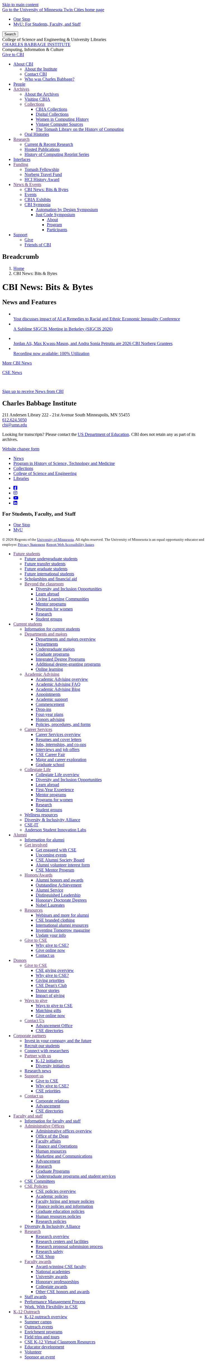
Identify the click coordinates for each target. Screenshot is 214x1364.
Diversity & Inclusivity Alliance (52, 819)
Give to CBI (13, 54)
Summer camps (38, 1321)
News (18, 458)
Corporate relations (52, 1101)
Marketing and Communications (64, 1156)
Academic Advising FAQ (58, 684)
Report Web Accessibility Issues (70, 544)
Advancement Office (54, 1025)
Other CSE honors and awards (62, 1291)
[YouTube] (15, 498)
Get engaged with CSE (56, 850)
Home (18, 268)
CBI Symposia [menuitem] (37, 204)
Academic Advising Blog (58, 689)
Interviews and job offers (57, 749)
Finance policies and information (64, 1206)
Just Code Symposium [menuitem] (55, 214)
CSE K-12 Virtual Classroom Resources (60, 1341)
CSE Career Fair (50, 754)
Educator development (44, 1346)
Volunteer (33, 1351)
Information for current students (52, 629)
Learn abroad (47, 594)
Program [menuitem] (54, 224)
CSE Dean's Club (51, 985)
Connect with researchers (47, 1050)
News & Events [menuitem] (27, 184)
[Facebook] (15, 488)
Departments (47, 644)
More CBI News (17, 363)
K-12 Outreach (26, 1311)
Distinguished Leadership (58, 895)
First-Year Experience (55, 789)
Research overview (52, 1236)
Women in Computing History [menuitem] (62, 119)
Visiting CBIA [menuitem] (37, 99)
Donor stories (47, 990)
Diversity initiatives (53, 1065)
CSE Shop (45, 1256)
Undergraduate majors (55, 649)
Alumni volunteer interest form (63, 865)
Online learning (49, 669)
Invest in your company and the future (58, 1040)
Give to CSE (36, 940)
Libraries (21, 478)
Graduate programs (52, 654)
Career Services (38, 729)
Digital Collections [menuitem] (52, 114)
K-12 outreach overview (46, 1316)
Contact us (45, 955)
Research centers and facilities (62, 1241)
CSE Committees (40, 1181)
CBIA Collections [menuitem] (51, 109)
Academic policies (52, 1196)
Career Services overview (58, 734)
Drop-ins (43, 709)
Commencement (50, 704)
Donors (19, 960)
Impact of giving (50, 995)
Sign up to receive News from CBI (33, 391)
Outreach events (39, 1326)
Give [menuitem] (29, 239)
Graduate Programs (53, 1171)
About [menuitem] (52, 219)
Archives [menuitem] (21, 89)
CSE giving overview (55, 970)
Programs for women (54, 609)
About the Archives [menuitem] (42, 94)
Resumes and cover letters (58, 739)
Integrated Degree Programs (60, 659)
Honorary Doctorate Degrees (61, 900)
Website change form (20, 448)
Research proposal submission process (69, 1246)
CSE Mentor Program (55, 870)
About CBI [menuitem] (23, 64)
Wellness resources (41, 814)
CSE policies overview (56, 1191)
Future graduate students (46, 568)
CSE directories (49, 1030)
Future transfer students (45, 563)
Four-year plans (49, 714)
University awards (52, 1276)
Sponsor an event (40, 1357)
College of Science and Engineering (45, 473)
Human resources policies (58, 1216)
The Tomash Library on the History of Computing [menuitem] (80, 129)
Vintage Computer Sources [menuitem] (59, 124)
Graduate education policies (60, 1211)
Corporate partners (29, 1035)
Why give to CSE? (52, 945)
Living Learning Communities (62, 599)
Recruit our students (42, 1045)
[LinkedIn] (15, 503)
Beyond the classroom (44, 583)
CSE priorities (48, 1090)
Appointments (48, 694)
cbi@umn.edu (14, 425)
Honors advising (50, 719)
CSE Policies (36, 1186)
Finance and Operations (56, 1146)
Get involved (36, 844)
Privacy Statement (31, 544)
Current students (27, 624)
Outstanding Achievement (58, 885)
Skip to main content (20, 4)
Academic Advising (42, 674)
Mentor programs (51, 604)
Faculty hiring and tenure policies (65, 1201)
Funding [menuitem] (20, 164)
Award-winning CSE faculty (61, 1266)
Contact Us (34, 1020)
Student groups (49, 619)
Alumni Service (49, 890)
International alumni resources (62, 925)
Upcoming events (51, 855)
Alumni (20, 834)
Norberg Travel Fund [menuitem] (43, 174)
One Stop (21, 19)
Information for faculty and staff (53, 1121)
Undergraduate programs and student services (76, 1176)
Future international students (49, 573)
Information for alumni (44, 839)
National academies (53, 1271)
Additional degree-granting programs (68, 664)
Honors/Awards (38, 875)
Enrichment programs (43, 1331)
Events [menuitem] (31, 194)
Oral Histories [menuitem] (37, 134)
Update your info (51, 935)
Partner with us (38, 1055)
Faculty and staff (28, 1116)
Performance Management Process (55, 1301)
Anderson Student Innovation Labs (55, 829)
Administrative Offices (44, 1126)
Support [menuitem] (20, 234)
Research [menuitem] (21, 139)
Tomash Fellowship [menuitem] (42, 169)
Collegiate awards (51, 1286)
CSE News (12, 372)
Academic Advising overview (62, 679)
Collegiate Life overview (57, 774)
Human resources (51, 1151)
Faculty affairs (48, 1141)
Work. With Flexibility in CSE (51, 1306)
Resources (34, 910)
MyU (18, 529)
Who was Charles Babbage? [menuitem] (49, 79)
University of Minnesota (55, 539)
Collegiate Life (38, 769)
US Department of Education (103, 434)
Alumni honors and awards (59, 880)
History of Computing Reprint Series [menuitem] (57, 154)
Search (10, 34)
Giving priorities (50, 980)
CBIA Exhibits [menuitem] (38, 199)
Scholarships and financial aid (51, 578)
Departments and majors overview (66, 639)
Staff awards (36, 1296)
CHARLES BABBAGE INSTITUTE (36, 44)
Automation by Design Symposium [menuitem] (67, 209)
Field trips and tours (42, 1336)
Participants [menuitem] (57, 229)
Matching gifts (48, 1010)
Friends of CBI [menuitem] (38, 244)
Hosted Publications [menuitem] (42, 149)
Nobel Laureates (50, 905)
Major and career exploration (61, 759)
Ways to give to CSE (54, 1005)
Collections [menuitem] (34, 104)
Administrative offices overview (64, 1131)
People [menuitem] (19, 84)
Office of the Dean (52, 1136)
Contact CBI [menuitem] (36, 74)
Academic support (52, 699)
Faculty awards (38, 1261)
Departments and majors (46, 634)
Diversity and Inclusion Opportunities (69, 588)
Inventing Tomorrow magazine (63, 930)
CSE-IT (31, 824)
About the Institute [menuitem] (41, 69)
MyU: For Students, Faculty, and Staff (47, 24)
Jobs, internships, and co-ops (61, 744)
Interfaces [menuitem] (21, 159)
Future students (26, 553)
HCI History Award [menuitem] (42, 179)
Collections (23, 468)
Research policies (51, 1221)
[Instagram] (15, 493)
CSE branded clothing (55, 920)
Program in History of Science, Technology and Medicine (64, 463)
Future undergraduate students (51, 558)
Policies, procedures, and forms (63, 724)
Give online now (50, 950)
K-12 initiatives (49, 1060)
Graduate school (50, 764)
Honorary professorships (57, 1281)
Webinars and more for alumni (62, 915)
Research (44, 614)
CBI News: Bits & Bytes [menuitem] (46, 189)
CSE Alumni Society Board (60, 860)
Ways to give (36, 1000)
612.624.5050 (14, 419)
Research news (38, 1070)
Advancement (48, 1106)
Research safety (49, 1251)
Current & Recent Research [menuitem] (49, 144)
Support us (34, 1075)
